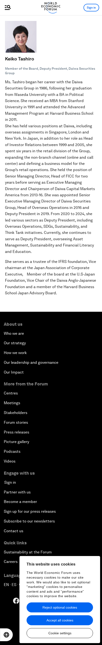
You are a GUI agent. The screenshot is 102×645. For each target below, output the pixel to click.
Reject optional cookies (59, 607)
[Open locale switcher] (6, 635)
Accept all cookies (59, 620)
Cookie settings (59, 633)
